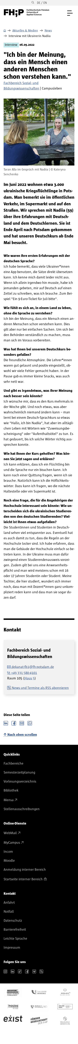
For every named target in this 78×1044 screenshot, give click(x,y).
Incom (8, 852)
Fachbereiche (13, 763)
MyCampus (12, 843)
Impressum (12, 947)
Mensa (9, 800)
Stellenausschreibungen (22, 809)
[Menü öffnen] (69, 13)
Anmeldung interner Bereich (25, 869)
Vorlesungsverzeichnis (20, 781)
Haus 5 (29, 678)
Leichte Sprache (15, 938)
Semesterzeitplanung (19, 772)
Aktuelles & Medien (25, 30)
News (48, 30)
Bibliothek (11, 790)
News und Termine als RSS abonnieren (40, 688)
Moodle (9, 861)
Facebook (14, 723)
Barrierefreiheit (15, 929)
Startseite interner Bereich (23, 879)
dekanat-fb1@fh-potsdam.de (33, 667)
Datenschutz (13, 920)
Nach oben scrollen (22, 735)
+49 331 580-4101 (24, 673)
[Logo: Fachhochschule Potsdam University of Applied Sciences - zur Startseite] (26, 13)
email (22, 723)
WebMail (10, 833)
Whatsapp (30, 723)
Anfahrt (9, 902)
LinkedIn (6, 723)
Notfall (9, 911)
